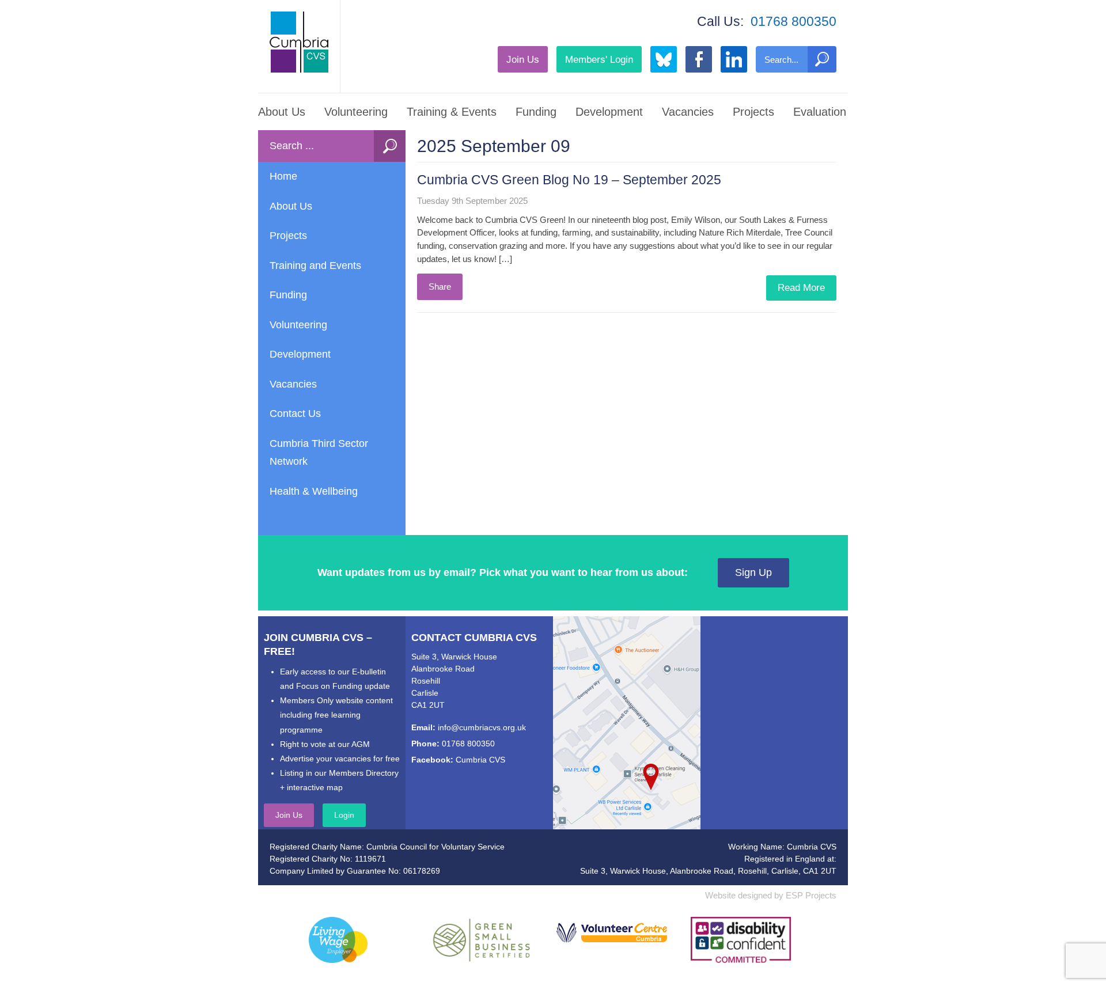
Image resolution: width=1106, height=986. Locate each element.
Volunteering (356, 111)
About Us (281, 111)
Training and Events (315, 265)
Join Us (522, 59)
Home (283, 176)
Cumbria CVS (480, 759)
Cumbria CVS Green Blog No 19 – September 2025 (569, 180)
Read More (801, 287)
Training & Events (452, 111)
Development (609, 111)
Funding (536, 111)
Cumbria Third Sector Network (319, 453)
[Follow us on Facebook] (698, 59)
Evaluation (819, 111)
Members (599, 59)
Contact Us (295, 413)
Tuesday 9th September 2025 (472, 201)
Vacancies (688, 111)
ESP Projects (811, 895)
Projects (753, 111)
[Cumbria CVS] (299, 42)
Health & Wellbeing (314, 491)
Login (344, 815)
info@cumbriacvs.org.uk (482, 727)
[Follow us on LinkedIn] (734, 59)
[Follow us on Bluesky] (663, 59)
